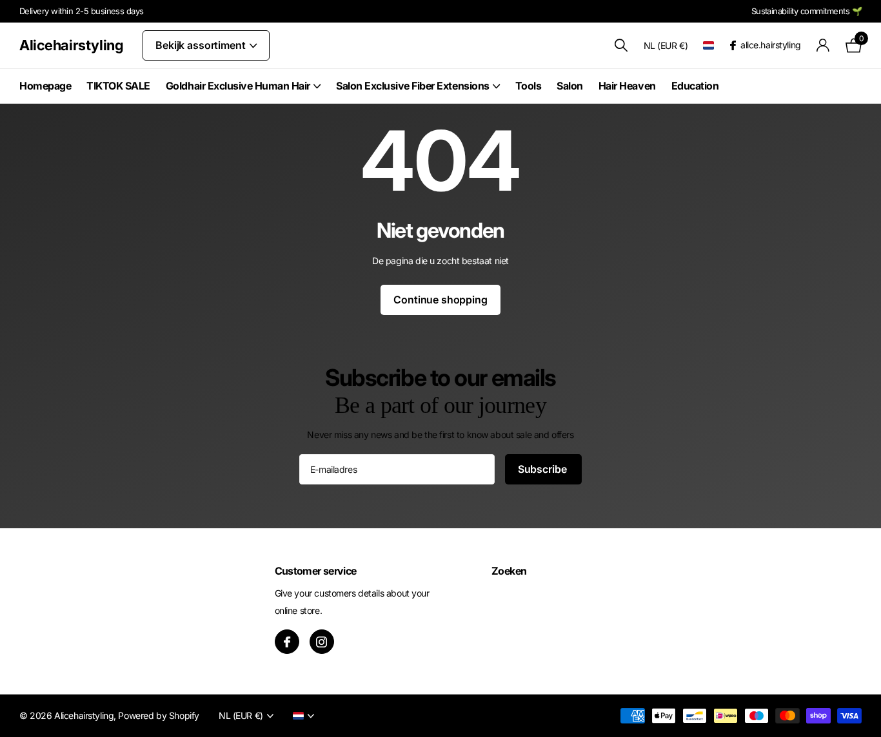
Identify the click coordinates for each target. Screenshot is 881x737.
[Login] (823, 45)
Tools (528, 85)
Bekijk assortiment (201, 45)
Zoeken (508, 570)
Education (695, 85)
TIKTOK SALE (118, 85)
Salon (570, 85)
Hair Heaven (627, 85)
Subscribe (543, 469)
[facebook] (287, 641)
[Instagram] (322, 641)
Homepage (45, 85)
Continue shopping (440, 299)
